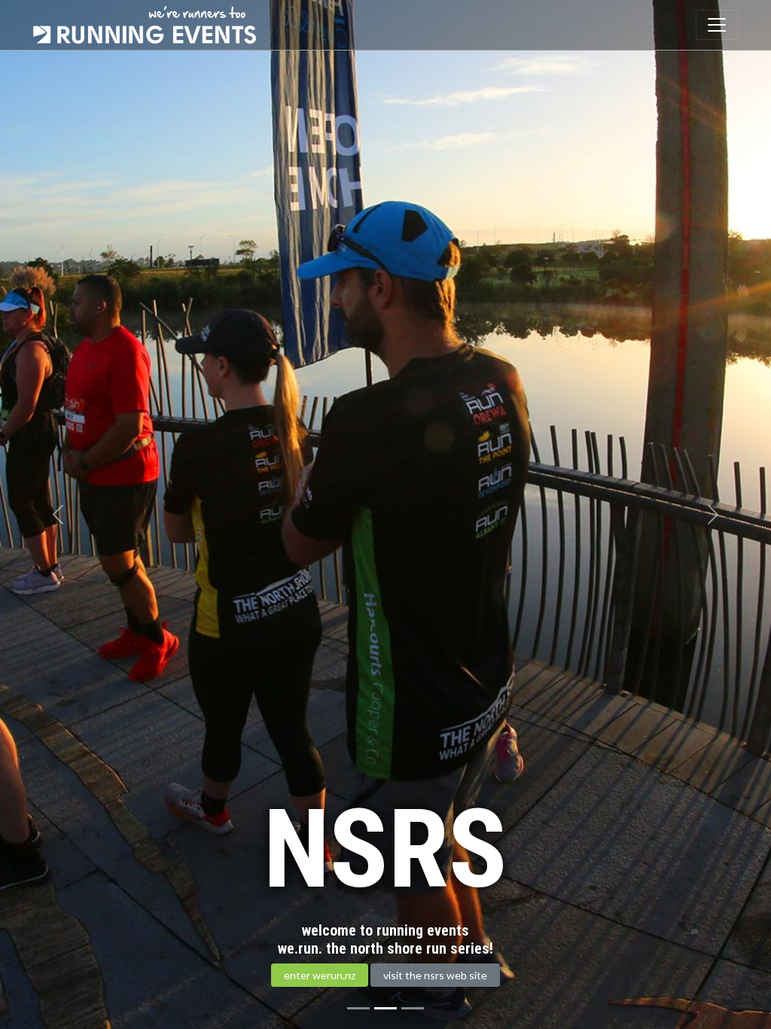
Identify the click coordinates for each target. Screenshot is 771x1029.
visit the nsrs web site (435, 975)
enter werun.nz (319, 975)
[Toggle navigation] (717, 25)
